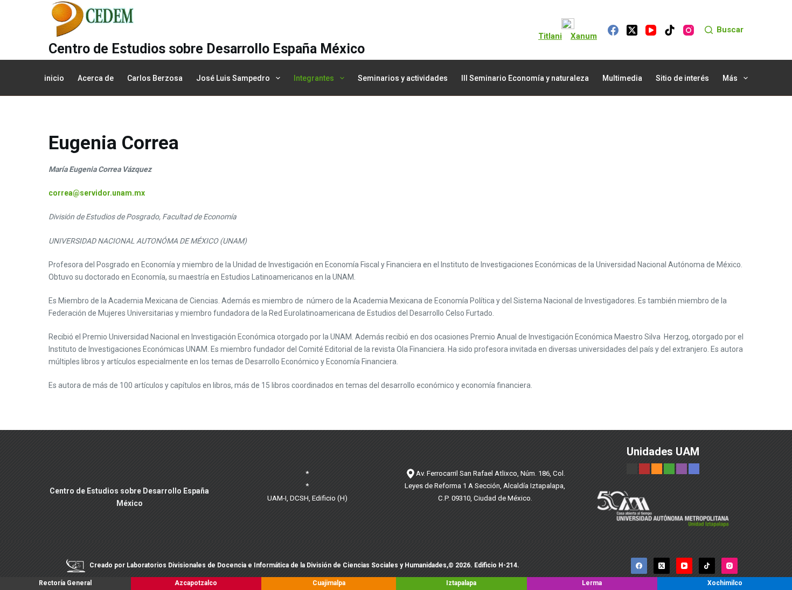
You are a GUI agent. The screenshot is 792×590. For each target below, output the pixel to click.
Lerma (592, 583)
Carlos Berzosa (155, 78)
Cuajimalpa (328, 583)
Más (730, 78)
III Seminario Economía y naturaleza (525, 78)
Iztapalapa (461, 583)
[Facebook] (613, 30)
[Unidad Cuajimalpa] (657, 468)
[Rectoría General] (632, 468)
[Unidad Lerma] (682, 468)
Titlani (550, 36)
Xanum (584, 36)
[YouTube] (650, 30)
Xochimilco (724, 583)
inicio (54, 78)
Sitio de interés (682, 78)
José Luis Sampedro (233, 78)
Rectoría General (65, 583)
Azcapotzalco (196, 583)
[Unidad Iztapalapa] (670, 468)
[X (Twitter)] (632, 30)
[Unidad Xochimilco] (694, 468)
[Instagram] (688, 30)
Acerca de (96, 78)
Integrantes (314, 78)
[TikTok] (669, 30)
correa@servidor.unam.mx (96, 193)
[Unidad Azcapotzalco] (644, 468)
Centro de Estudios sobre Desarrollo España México (206, 49)
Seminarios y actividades (403, 78)
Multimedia (622, 78)
